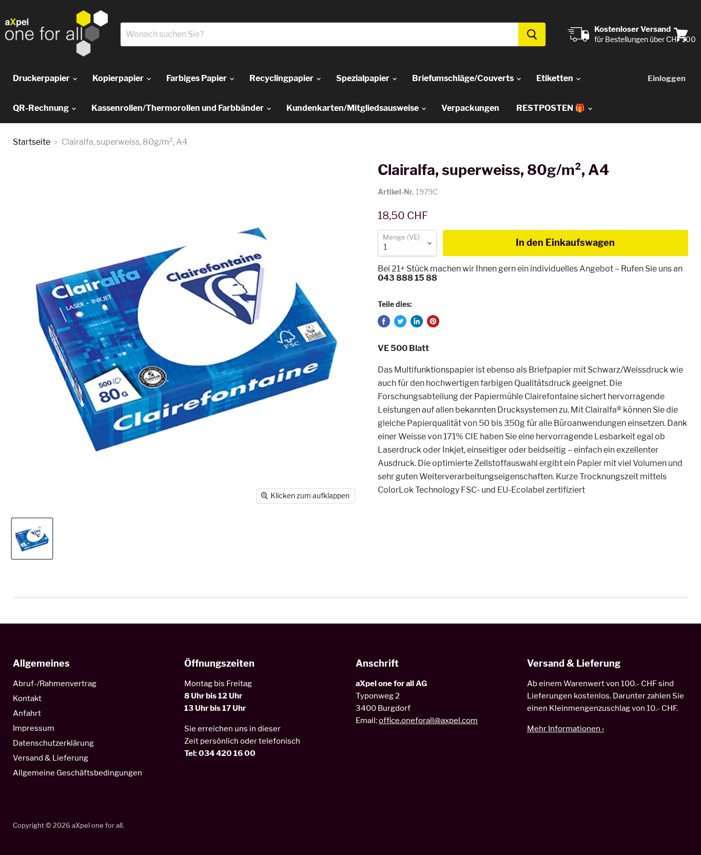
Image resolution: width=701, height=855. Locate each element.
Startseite (31, 142)
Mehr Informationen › (565, 728)
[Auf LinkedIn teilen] (417, 321)
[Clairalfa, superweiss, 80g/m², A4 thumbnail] (32, 538)
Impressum (33, 728)
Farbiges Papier (197, 78)
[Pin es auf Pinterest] (433, 321)
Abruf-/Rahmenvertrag (54, 683)
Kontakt (27, 698)
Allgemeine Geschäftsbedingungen (77, 773)
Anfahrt (27, 713)
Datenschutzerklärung (53, 743)
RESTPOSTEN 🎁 (551, 108)
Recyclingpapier (282, 78)
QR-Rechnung (41, 108)
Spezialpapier (363, 78)
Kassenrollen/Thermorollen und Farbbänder (178, 108)
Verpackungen (470, 108)
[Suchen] (532, 34)
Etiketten (555, 78)
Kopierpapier (118, 78)
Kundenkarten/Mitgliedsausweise (353, 108)
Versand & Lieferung (50, 758)
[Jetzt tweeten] (400, 321)
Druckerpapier (42, 78)
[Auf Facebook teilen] (384, 321)
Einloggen (667, 78)
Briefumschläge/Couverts (463, 78)
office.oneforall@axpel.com (428, 720)
